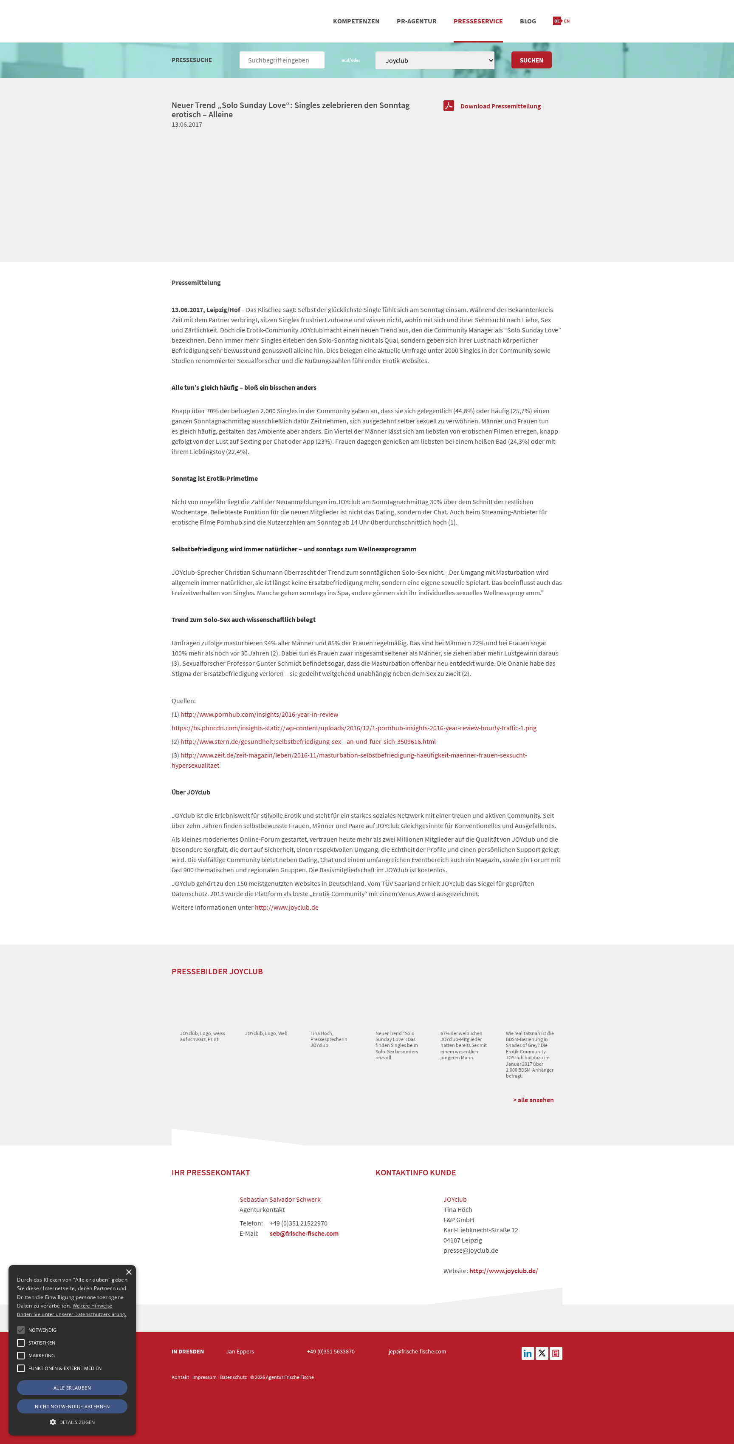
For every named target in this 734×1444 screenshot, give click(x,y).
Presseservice (478, 21)
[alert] (72, 1350)
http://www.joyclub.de (287, 907)
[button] (20, 1330)
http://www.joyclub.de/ (503, 1270)
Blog (528, 21)
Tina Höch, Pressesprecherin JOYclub (329, 1039)
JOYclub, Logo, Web (266, 1033)
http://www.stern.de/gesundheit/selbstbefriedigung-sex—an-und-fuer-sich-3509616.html (308, 741)
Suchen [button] (531, 60)
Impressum (204, 1377)
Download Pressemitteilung (500, 106)
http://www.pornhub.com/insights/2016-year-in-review (259, 714)
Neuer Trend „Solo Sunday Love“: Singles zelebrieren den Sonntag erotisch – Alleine (290, 109)
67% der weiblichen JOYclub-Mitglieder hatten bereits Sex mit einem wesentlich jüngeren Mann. (463, 1045)
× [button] (128, 1272)
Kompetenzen (356, 21)
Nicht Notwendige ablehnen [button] (72, 1406)
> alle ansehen (533, 1099)
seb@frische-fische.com (304, 1233)
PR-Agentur (417, 21)
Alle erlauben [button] (72, 1387)
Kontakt (180, 1377)
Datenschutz (233, 1377)
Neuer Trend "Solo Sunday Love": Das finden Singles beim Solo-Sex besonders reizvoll (396, 1045)
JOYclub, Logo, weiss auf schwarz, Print (202, 1036)
